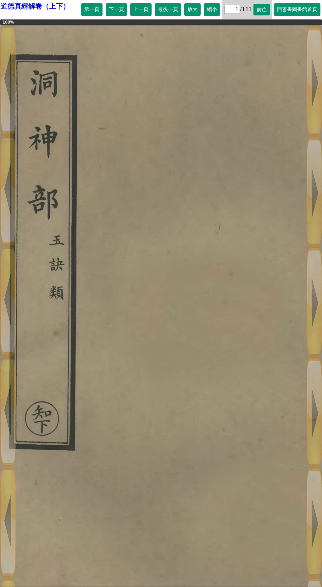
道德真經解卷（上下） (35, 6)
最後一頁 (168, 9)
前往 (262, 9)
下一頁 (116, 9)
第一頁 (91, 9)
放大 (192, 9)
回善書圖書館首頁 (297, 9)
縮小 (212, 9)
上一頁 (140, 9)
